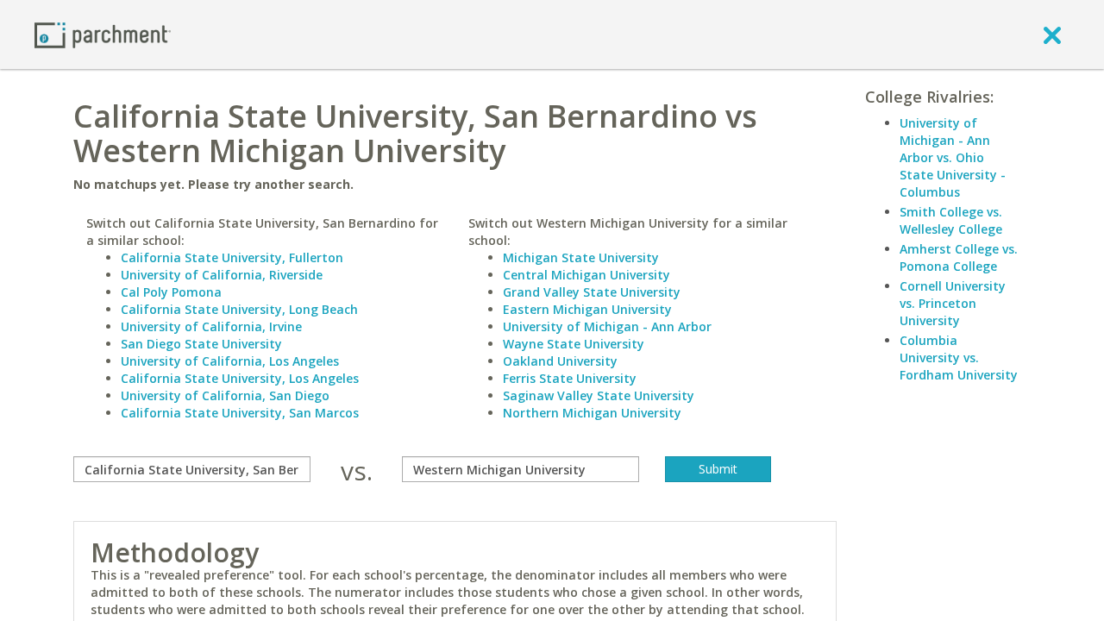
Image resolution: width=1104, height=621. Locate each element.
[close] (1052, 34)
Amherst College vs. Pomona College (959, 257)
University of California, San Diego (225, 395)
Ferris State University (570, 378)
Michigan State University (581, 257)
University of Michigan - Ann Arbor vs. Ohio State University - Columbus (953, 157)
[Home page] (102, 34)
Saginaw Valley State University (598, 395)
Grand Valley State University (592, 292)
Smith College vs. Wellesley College (951, 220)
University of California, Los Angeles (230, 361)
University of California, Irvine (211, 326)
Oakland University (560, 361)
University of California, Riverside (222, 275)
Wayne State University (573, 344)
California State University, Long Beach (239, 309)
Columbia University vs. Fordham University (959, 357)
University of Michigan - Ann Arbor (607, 326)
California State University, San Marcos (240, 413)
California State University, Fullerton (232, 257)
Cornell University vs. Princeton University (953, 303)
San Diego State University (201, 344)
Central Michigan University (586, 275)
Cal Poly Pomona (171, 292)
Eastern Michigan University (587, 309)
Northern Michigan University (592, 413)
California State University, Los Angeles (240, 378)
